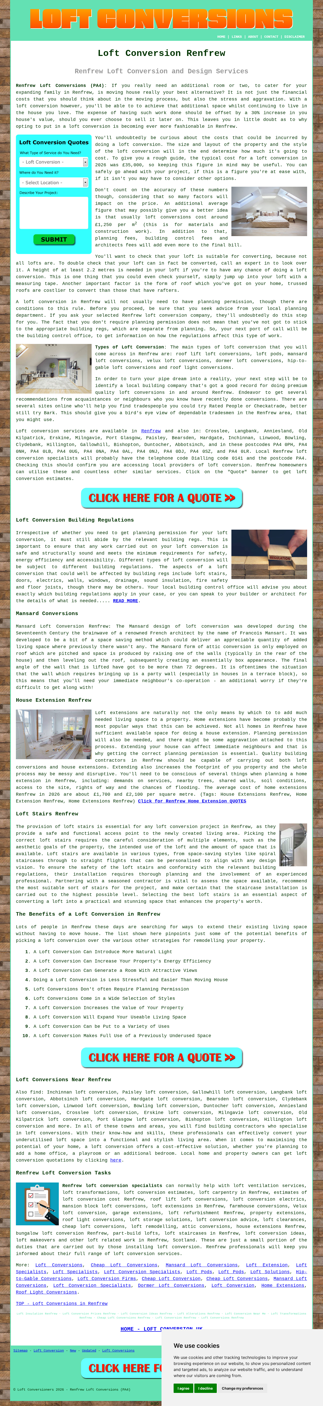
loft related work (111, 1240)
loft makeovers (35, 1240)
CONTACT (271, 37)
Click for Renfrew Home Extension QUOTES (192, 801)
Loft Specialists (75, 1271)
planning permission (225, 301)
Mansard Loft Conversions (202, 1265)
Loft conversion (37, 431)
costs (221, 137)
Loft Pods (199, 1271)
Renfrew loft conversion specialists (112, 1185)
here (115, 1160)
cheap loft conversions (93, 1226)
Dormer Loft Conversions (171, 1285)
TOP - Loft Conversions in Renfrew (61, 1303)
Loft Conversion (232, 1285)
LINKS (237, 37)
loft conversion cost (91, 1199)
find (35, 1092)
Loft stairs (62, 853)
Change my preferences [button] (242, 1388)
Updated (89, 1351)
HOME (221, 37)
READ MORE (125, 600)
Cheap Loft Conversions (124, 1265)
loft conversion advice (226, 1219)
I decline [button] (205, 1388)
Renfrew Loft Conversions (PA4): (61, 85)
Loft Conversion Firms (106, 1278)
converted (203, 263)
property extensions (277, 1213)
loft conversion (37, 106)
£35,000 (132, 165)
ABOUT (253, 37)
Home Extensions (282, 1285)
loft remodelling (153, 1226)
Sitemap (20, 1351)
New (73, 1351)
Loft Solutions (270, 1271)
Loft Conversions (59, 1265)
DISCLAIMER (294, 37)
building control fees (178, 238)
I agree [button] (183, 1388)
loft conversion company (177, 315)
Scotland (184, 1240)
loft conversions (142, 392)
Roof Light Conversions (46, 1292)
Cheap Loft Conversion (171, 1278)
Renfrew (151, 431)
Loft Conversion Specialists (142, 1271)
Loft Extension (267, 1265)
